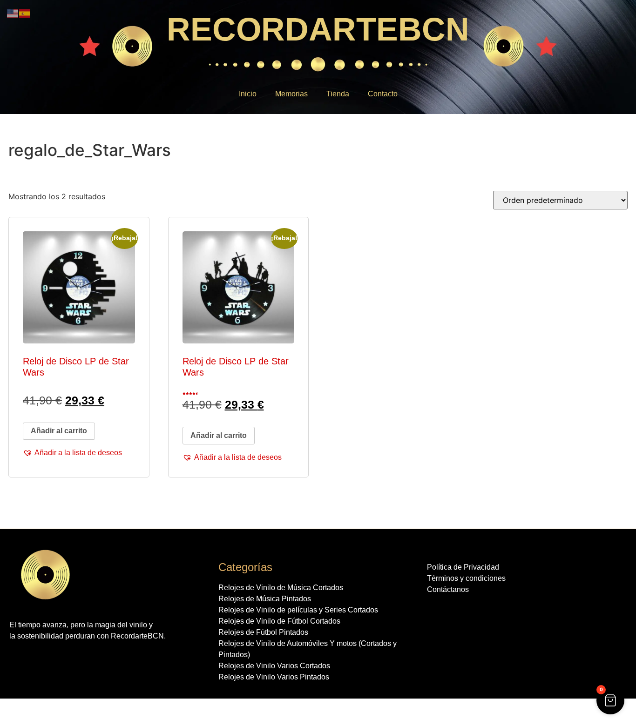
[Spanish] (25, 13)
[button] (72, 452)
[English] (13, 13)
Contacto (383, 94)
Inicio (248, 94)
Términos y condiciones (466, 578)
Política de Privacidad (463, 567)
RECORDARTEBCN (318, 29)
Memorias (291, 94)
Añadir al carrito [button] (59, 431)
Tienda (337, 94)
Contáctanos (448, 589)
